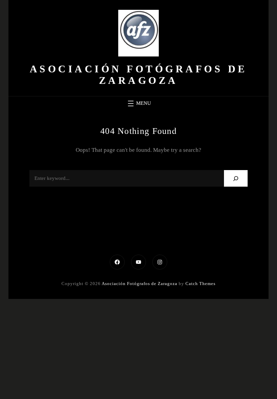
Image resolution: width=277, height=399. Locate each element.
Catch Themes (200, 283)
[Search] (236, 178)
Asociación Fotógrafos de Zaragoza (138, 74)
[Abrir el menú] (138, 103)
